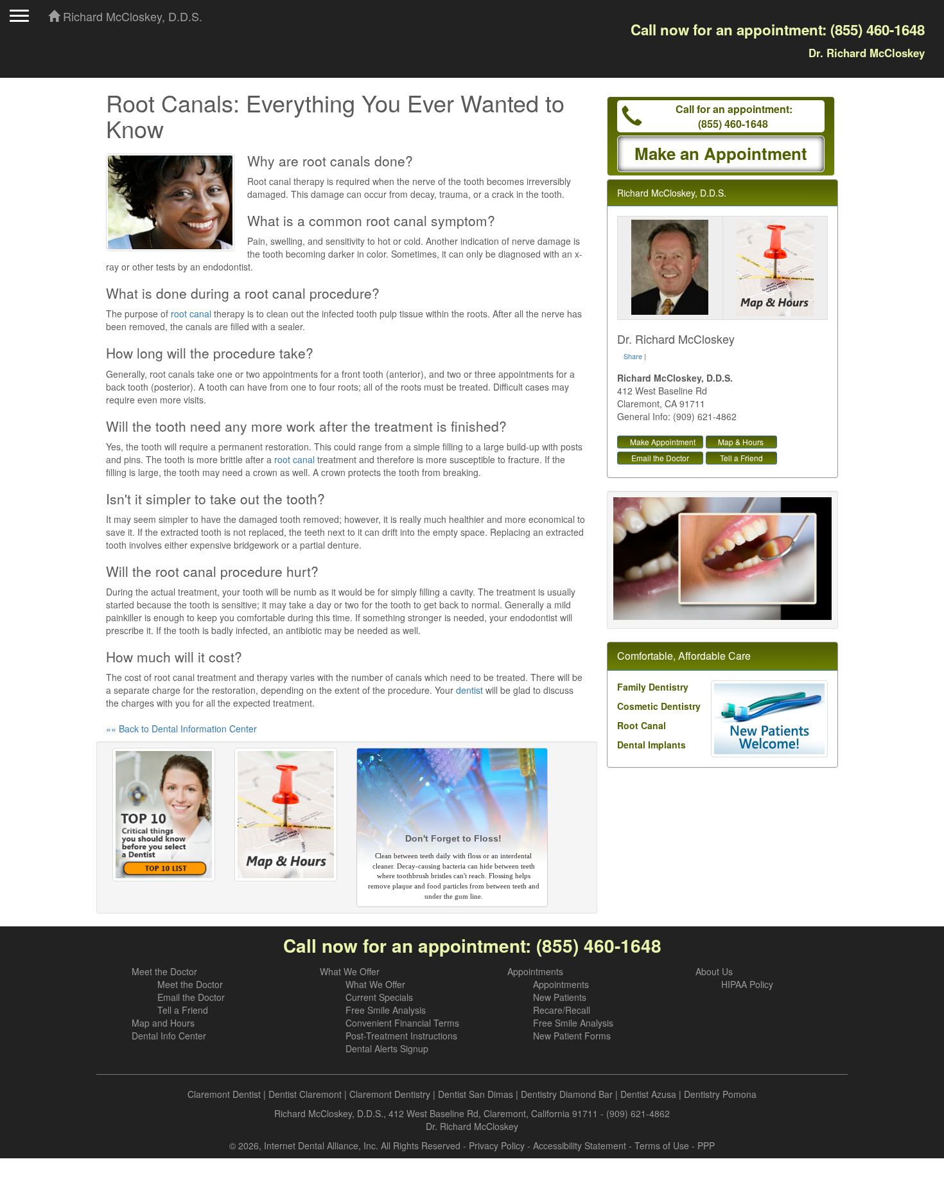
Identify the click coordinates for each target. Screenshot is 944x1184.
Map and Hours (163, 1022)
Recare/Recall (561, 1009)
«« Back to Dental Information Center (181, 728)
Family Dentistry (652, 686)
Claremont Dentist (224, 1094)
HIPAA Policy (747, 984)
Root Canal (641, 725)
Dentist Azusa (648, 1094)
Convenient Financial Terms (402, 1022)
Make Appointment (662, 441)
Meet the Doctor (164, 971)
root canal (191, 313)
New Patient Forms (572, 1035)
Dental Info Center (169, 1035)
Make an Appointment (720, 153)
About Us (714, 971)
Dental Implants (651, 744)
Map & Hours (741, 441)
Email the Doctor (660, 457)
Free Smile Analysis (385, 1009)
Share (633, 356)
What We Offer (350, 971)
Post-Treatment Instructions (401, 1035)
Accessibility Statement (579, 1145)
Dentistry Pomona (720, 1094)
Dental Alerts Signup (386, 1048)
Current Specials (379, 997)
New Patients (559, 997)
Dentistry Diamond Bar (567, 1094)
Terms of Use (661, 1145)
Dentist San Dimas (475, 1094)
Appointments (535, 971)
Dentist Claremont (305, 1094)
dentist (469, 690)
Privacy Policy (497, 1145)
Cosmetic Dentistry (659, 706)
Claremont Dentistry (389, 1094)
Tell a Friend (741, 457)
